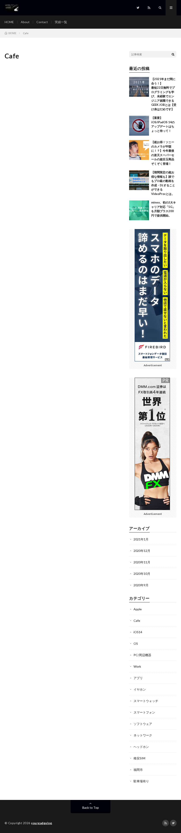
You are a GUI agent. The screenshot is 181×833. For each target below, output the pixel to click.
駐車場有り (141, 781)
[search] (173, 54)
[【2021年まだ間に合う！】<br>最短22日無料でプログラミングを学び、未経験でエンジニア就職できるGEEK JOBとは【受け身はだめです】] (139, 87)
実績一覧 (61, 22)
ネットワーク (143, 735)
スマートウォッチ (146, 701)
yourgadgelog (41, 823)
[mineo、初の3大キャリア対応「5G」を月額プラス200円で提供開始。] (139, 210)
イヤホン (140, 689)
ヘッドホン (141, 747)
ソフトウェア (143, 724)
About (25, 22)
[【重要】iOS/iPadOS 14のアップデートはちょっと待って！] (139, 126)
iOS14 (138, 632)
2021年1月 (141, 539)
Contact (42, 22)
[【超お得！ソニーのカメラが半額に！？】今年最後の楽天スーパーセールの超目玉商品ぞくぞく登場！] (139, 150)
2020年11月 (142, 562)
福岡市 (138, 769)
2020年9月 (141, 585)
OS (136, 643)
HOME (9, 22)
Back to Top (90, 807)
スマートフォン (144, 712)
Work (137, 666)
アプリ (138, 678)
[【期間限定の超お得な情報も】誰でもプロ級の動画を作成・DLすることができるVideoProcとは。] (139, 180)
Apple (138, 609)
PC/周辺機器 (142, 655)
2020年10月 (142, 573)
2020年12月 (142, 551)
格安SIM (139, 758)
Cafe (137, 620)
